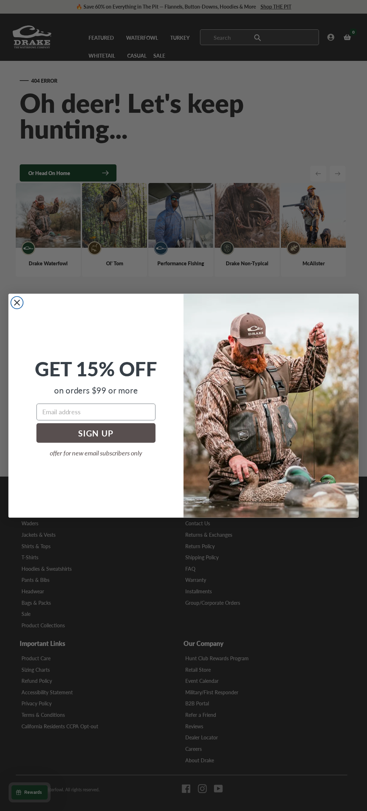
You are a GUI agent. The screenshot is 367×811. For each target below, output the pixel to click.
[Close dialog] (17, 302)
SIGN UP (96, 433)
